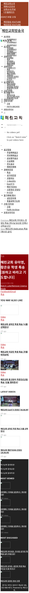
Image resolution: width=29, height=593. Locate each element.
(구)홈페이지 (9, 12)
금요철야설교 (12, 45)
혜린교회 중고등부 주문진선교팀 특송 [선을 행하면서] (14, 381)
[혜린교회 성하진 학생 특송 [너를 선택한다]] (10, 424)
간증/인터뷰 (8, 91)
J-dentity (11, 68)
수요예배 (10, 58)
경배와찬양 (8, 66)
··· (4, 102)
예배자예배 (11, 63)
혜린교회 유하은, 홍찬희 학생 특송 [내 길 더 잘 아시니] (13, 567)
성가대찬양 (11, 72)
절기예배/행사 (9, 92)
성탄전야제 (11, 95)
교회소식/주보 (10, 9)
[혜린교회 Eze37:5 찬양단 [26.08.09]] (10, 405)
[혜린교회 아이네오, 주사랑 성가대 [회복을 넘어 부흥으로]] (5, 547)
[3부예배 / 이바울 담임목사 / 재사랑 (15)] (5, 522)
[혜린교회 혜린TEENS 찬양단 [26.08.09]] (10, 446)
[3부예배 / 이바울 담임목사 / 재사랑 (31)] (5, 505)
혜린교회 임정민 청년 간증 (10, 581)
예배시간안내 (9, 6)
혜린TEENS (11, 83)
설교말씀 (7, 36)
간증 (8, 103)
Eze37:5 (10, 81)
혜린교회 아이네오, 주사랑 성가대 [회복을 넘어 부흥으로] (14, 552)
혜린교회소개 (9, 3)
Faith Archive (13, 106)
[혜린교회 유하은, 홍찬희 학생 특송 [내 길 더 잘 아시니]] (5, 562)
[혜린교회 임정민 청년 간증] (5, 576)
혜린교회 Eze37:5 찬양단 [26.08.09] (14, 409)
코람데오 (10, 65)
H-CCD (9, 89)
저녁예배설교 (12, 42)
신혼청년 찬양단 (13, 86)
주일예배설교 (12, 39)
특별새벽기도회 (12, 88)
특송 (8, 69)
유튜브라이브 (8, 99)
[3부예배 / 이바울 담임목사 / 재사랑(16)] (5, 487)
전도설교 (10, 61)
